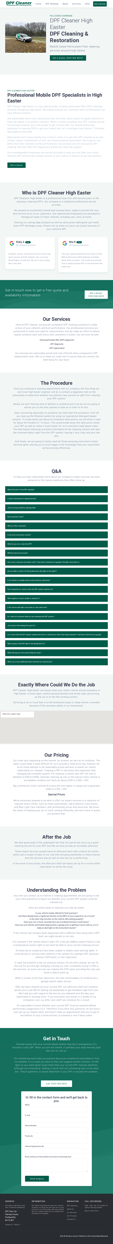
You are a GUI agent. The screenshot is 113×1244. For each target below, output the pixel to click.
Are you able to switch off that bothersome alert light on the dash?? (32, 571)
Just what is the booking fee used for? (21, 626)
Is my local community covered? (19, 535)
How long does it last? (15, 517)
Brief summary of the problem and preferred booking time (48, 1157)
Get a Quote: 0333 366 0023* (68, 58)
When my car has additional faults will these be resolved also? (29, 662)
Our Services (72, 1212)
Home (38, 4)
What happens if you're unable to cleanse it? (23, 598)
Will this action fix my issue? (17, 553)
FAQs (87, 4)
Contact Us (71, 1219)
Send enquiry (37, 1179)
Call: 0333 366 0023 (56, 1084)
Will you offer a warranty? (16, 526)
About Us (70, 1209)
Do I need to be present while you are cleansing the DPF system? (30, 616)
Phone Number (31, 1125)
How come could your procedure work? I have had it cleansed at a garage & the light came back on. (43, 562)
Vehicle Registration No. (34, 1146)
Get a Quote (16, 165)
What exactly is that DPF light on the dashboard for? (26, 644)
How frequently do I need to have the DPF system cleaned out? (30, 589)
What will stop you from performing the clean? (24, 653)
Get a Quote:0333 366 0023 (96, 294)
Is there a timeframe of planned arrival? (21, 499)
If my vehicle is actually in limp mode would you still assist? (28, 580)
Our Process (72, 1216)
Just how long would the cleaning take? (21, 508)
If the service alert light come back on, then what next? (27, 607)
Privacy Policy (94, 1211)
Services (76, 4)
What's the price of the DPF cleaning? (20, 490)
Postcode (29, 1136)
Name (27, 1105)
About (65, 4)
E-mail (27, 1115)
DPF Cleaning (52, 4)
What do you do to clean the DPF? (19, 544)
